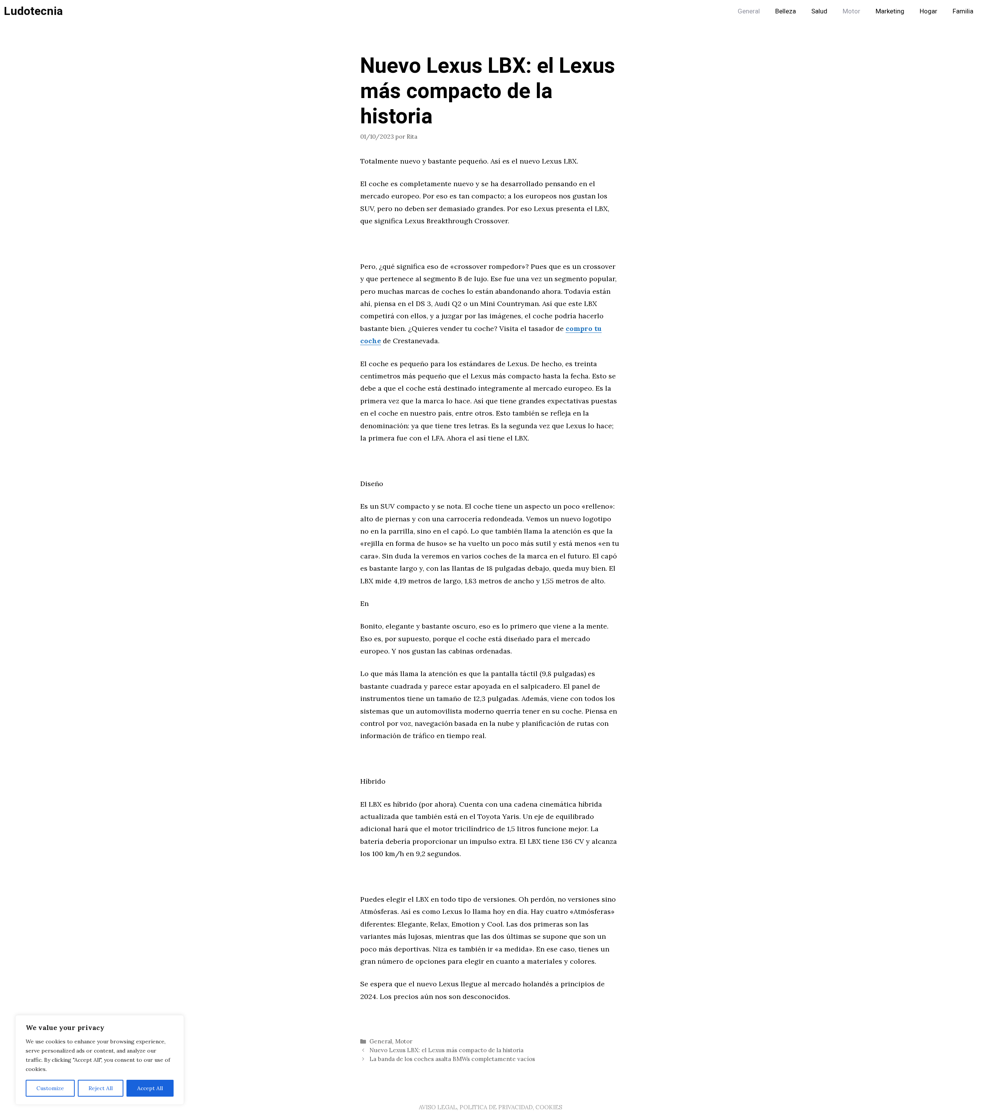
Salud (819, 11)
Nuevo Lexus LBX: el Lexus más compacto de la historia (446, 1050)
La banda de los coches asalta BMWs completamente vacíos (452, 1059)
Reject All (101, 1088)
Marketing (890, 11)
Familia (963, 11)
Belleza (785, 11)
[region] (99, 1060)
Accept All (150, 1088)
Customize (50, 1088)
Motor (851, 11)
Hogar (928, 11)
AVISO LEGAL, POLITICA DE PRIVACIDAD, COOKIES (490, 1107)
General (749, 11)
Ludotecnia (33, 11)
